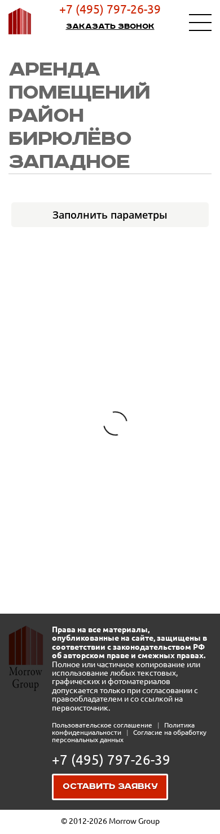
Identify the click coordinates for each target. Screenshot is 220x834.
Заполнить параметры (110, 214)
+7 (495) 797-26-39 (110, 9)
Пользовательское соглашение (103, 725)
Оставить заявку (110, 787)
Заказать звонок (110, 26)
